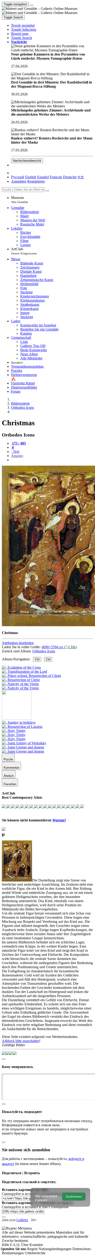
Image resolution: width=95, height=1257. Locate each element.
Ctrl (37, 659)
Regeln (33, 1249)
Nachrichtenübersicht (27, 160)
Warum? (59, 820)
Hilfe (6, 1245)
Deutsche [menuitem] (70, 177)
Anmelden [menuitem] (18, 181)
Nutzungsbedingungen (55, 1249)
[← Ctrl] (20, 688)
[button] (23, 25)
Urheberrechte (35, 1253)
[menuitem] (80, 177)
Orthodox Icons (43, 651)
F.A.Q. (15, 1245)
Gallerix (22, 1220)
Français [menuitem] (56, 177)
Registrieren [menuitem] (36, 181)
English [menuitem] (30, 177)
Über (25, 1245)
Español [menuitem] (43, 177)
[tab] (18, 443)
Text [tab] (15, 451)
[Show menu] (31, 5)
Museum (19, 200)
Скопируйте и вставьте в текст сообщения (35, 1207)
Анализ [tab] (17, 456)
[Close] (47, 190)
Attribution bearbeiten (18, 643)
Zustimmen (74, 1196)
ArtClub (24, 251)
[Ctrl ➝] (19, 722)
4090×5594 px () (59, 647)
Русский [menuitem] (17, 177)
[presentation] (52, 460)
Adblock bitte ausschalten (20, 1041)
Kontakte (36, 1245)
